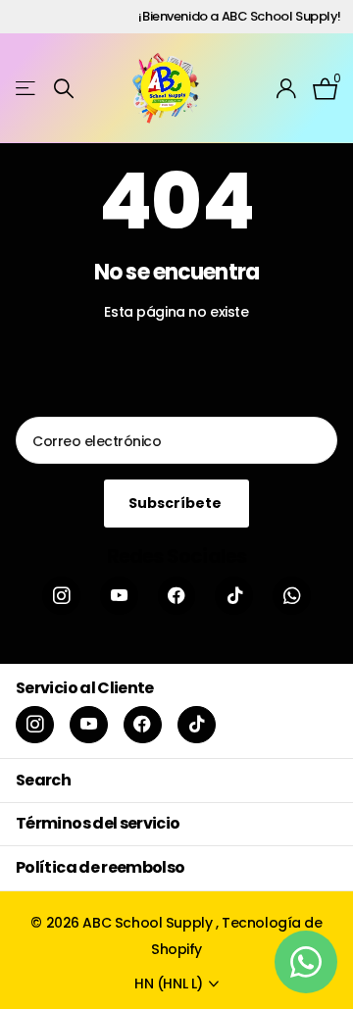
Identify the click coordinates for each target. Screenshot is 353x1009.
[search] (64, 89)
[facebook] (177, 596)
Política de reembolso (100, 867)
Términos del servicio (98, 823)
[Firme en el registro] (287, 88)
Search (43, 780)
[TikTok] (234, 596)
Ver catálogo (27, 88)
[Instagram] (61, 596)
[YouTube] (119, 596)
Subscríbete (176, 503)
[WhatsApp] (292, 596)
